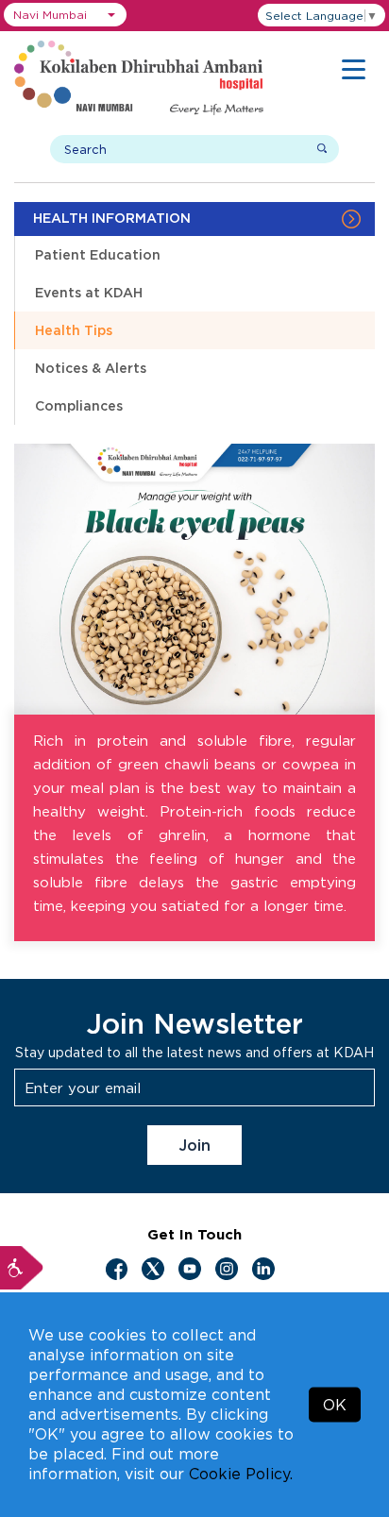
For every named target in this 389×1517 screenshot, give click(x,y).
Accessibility (21, 1267)
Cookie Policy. (241, 1473)
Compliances (79, 405)
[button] (65, 14)
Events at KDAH (89, 292)
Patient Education (98, 254)
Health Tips (73, 330)
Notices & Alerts (90, 368)
